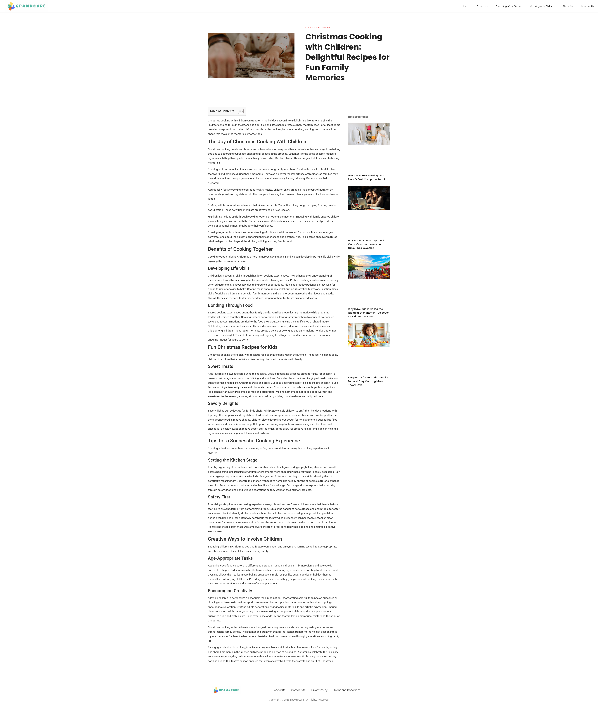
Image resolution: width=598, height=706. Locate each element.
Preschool (482, 6)
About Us (568, 6)
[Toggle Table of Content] (239, 111)
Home (465, 6)
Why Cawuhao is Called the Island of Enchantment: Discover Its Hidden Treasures (368, 312)
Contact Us (587, 6)
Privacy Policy (319, 690)
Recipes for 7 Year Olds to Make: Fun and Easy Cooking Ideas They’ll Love (368, 381)
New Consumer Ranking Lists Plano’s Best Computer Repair (367, 177)
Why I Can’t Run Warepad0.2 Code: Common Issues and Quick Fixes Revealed (366, 244)
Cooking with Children (542, 6)
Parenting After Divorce (509, 6)
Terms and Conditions (347, 690)
